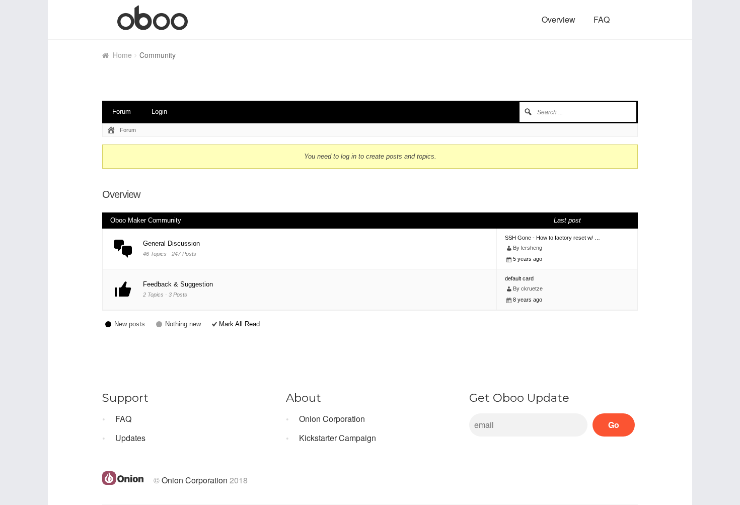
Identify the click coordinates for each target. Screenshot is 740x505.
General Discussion (171, 243)
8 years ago (527, 300)
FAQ (602, 19)
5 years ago (527, 259)
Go (613, 424)
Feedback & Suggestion (178, 284)
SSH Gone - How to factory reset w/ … (552, 238)
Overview (558, 19)
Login (159, 111)
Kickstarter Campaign (337, 438)
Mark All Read (239, 324)
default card (519, 278)
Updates (130, 438)
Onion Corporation (332, 418)
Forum (121, 111)
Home (122, 55)
